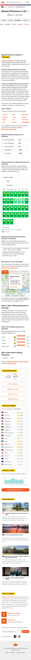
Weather (5, 272)
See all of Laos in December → (10, 268)
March (4, 120)
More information (14, 287)
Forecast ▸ (10, 20)
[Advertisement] (15, 39)
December (26, 24)
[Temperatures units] (27, 2)
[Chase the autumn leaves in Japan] (15, 571)
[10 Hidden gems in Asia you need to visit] (15, 507)
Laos (5, 7)
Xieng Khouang (11, 7)
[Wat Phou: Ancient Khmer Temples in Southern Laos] (15, 550)
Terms (18, 652)
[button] (10, 289)
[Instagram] (19, 636)
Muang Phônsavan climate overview (18, 361)
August (2, 24)
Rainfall (12, 358)
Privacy (23, 652)
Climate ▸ (3, 20)
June (13, 117)
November (20, 24)
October (14, 24)
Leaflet (19, 292)
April (4, 122)
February (5, 117)
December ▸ (18, 20)
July (13, 120)
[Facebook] (15, 636)
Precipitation (24, 272)
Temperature (5, 358)
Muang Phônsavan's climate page (12, 128)
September (7, 24)
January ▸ (25, 20)
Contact (12, 652)
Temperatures (14, 272)
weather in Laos (11, 363)
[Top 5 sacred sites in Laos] (15, 528)
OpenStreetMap (25, 292)
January (5, 114)
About (7, 652)
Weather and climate (7, 597)
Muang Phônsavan (20, 7)
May (13, 114)
